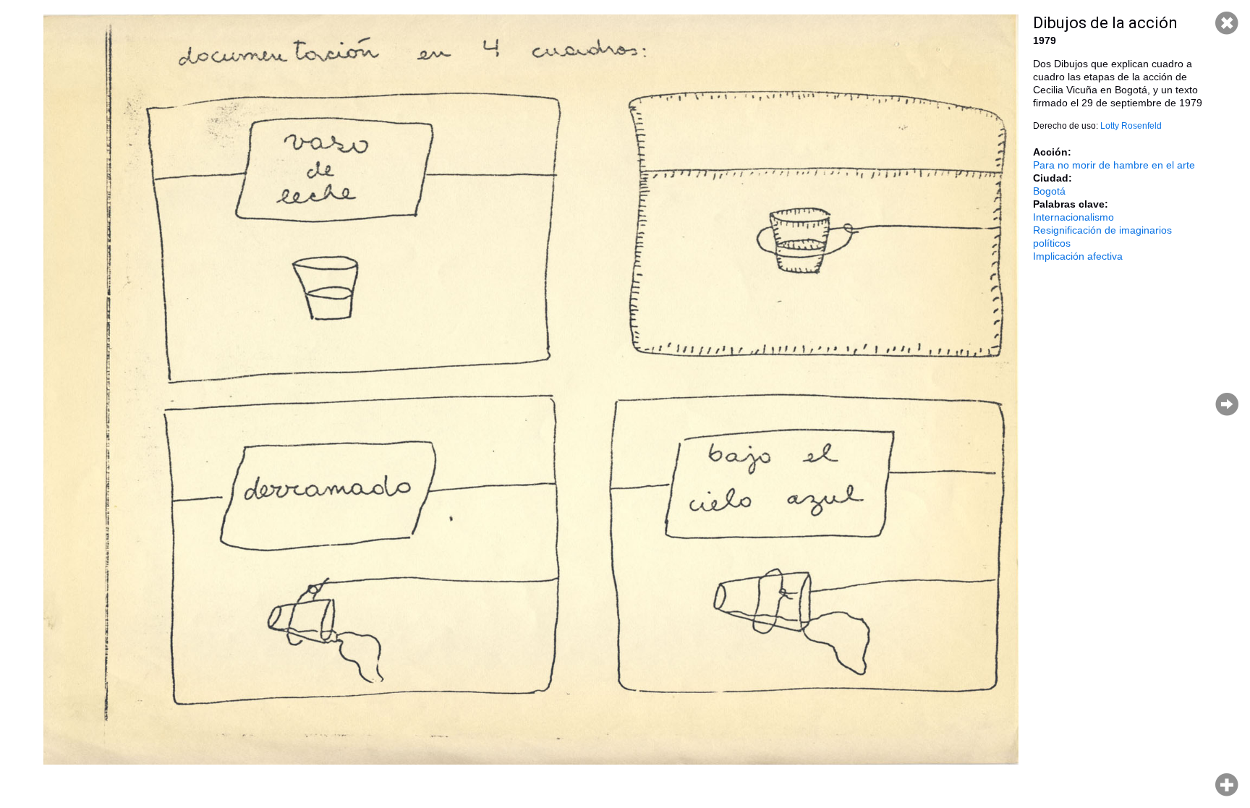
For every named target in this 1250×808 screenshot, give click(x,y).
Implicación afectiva (1078, 256)
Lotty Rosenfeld (1131, 126)
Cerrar (1227, 23)
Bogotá (1049, 191)
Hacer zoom (1227, 785)
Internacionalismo (1073, 217)
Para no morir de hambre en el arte (1114, 165)
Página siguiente (1227, 404)
